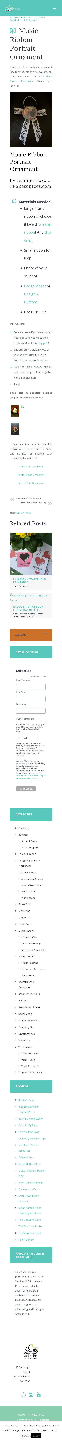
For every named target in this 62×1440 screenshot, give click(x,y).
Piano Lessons (26, 956)
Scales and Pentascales (33, 949)
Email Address (23, 680)
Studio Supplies (29, 847)
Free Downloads (27, 872)
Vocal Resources (30, 1066)
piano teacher (36, 613)
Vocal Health (28, 1059)
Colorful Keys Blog (28, 1132)
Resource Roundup (29, 994)
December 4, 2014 (22, 17)
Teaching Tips (26, 1027)
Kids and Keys (26, 1157)
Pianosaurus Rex (27, 1189)
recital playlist (19, 616)
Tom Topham (26, 1239)
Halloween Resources (33, 968)
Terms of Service (26, 1420)
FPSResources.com (30, 186)
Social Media (25, 1014)
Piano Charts (28, 891)
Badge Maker (35, 285)
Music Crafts (25, 924)
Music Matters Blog (29, 1164)
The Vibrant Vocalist (29, 1233)
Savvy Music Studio (29, 1007)
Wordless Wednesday (28, 498)
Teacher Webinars (28, 1020)
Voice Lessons (26, 1047)
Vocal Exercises (29, 1053)
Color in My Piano (28, 1125)
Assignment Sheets (32, 878)
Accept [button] (36, 1435)
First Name (21, 692)
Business (23, 834)
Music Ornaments (23, 512)
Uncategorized (26, 1033)
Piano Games (28, 975)
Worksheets (28, 897)
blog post (42, 343)
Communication (27, 854)
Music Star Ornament (31, 466)
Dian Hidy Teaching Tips (32, 1138)
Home (21, 1414)
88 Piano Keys (26, 1100)
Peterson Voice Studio (30, 1182)
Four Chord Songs (31, 943)
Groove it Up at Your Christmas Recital (28, 608)
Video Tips (24, 1040)
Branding (23, 828)
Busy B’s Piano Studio (30, 1118)
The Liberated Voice (29, 1219)
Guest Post (24, 904)
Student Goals (29, 841)
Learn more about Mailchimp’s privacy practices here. (30, 776)
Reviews (22, 1000)
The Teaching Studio (30, 1226)
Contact (44, 1420)
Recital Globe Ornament (31, 474)
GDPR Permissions (25, 719)
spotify (29, 616)
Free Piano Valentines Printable (29, 580)
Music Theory (26, 931)
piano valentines (20, 586)
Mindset (23, 917)
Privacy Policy (36, 1414)
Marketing (24, 911)
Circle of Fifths (29, 937)
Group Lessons (29, 962)
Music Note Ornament (31, 483)
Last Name (21, 704)
